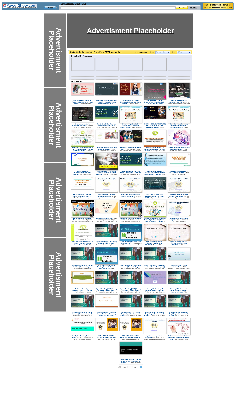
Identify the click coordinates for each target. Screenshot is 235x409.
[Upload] (50, 8)
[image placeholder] (78, 64)
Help (62, 4)
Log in (84, 4)
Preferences (69, 4)
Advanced (193, 8)
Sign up (77, 4)
